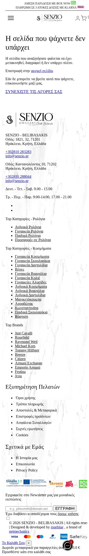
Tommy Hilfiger (27, 350)
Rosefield (22, 337)
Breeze (20, 354)
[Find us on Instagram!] (17, 210)
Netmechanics (19, 531)
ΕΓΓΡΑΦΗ (65, 508)
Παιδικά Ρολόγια (28, 235)
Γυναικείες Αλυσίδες (31, 282)
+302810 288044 (18, 176)
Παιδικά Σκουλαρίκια (31, 312)
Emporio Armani (27, 367)
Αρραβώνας (24, 304)
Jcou (18, 376)
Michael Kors (25, 346)
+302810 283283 (18, 152)
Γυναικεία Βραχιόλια (31, 274)
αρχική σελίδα (42, 71)
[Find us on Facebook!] (17, 206)
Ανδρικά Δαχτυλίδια (30, 295)
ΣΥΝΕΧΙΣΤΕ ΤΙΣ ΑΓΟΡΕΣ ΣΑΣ (33, 91)
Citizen (20, 359)
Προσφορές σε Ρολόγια (33, 240)
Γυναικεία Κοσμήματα (32, 256)
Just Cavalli (23, 333)
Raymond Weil (26, 342)
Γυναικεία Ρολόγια (29, 231)
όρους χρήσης (68, 514)
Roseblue (57, 527)
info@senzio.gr (16, 156)
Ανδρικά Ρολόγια (28, 227)
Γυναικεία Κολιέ (27, 278)
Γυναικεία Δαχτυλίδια (31, 265)
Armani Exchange (28, 363)
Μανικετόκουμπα (28, 299)
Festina (20, 372)
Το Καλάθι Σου (13, 543)
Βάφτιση (21, 316)
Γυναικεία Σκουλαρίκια (32, 261)
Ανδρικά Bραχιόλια (29, 291)
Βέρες (19, 269)
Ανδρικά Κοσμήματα (31, 286)
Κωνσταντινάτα (26, 308)
